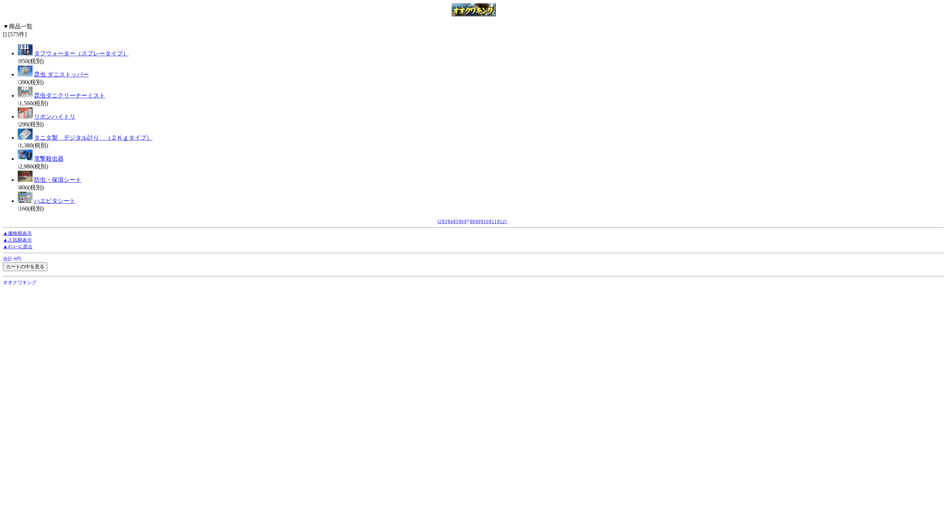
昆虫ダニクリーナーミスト (69, 95)
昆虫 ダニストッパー (61, 74)
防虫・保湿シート (57, 180)
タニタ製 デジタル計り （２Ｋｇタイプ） (93, 137)
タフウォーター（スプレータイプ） (81, 53)
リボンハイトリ (54, 116)
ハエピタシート (54, 201)
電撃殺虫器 (49, 159)
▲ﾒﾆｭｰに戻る (18, 246)
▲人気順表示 (17, 240)
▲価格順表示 (17, 233)
